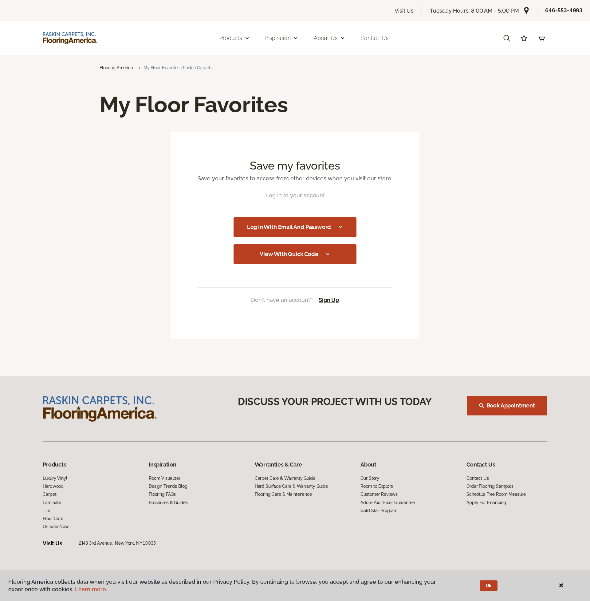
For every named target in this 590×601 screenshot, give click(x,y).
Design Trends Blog (168, 486)
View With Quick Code (289, 254)
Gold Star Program (379, 510)
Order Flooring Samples (489, 486)
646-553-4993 (564, 10)
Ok (489, 585)
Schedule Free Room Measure (495, 494)
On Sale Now (56, 526)
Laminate (52, 502)
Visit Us (404, 10)
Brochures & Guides (168, 502)
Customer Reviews (379, 494)
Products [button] (230, 38)
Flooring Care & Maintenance (283, 494)
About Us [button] (326, 38)
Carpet (49, 494)
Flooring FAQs (162, 494)
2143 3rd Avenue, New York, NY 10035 (117, 543)
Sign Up (329, 300)
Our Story (369, 478)
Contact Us (375, 38)
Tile (46, 510)
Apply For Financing (486, 502)
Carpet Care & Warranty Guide (285, 478)
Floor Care (53, 518)
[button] (507, 38)
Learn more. (91, 589)
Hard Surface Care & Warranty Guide (291, 486)
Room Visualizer (164, 478)
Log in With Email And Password (289, 227)
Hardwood (53, 486)
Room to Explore (376, 486)
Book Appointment (510, 405)
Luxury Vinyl (55, 478)
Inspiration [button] (278, 38)
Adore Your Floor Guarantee (387, 502)
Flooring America (116, 67)
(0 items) (541, 38)
